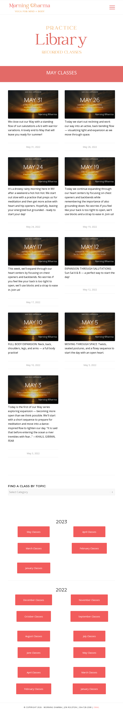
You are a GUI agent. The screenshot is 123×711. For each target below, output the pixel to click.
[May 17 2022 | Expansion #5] (33, 251)
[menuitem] (110, 7)
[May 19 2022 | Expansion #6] (90, 171)
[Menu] (110, 7)
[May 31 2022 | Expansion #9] (33, 104)
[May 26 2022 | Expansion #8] (90, 104)
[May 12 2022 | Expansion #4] (90, 251)
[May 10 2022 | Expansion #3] (33, 327)
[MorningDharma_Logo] (29, 7)
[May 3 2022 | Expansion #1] (33, 389)
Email (96, 707)
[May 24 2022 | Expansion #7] (33, 171)
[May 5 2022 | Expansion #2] (90, 327)
